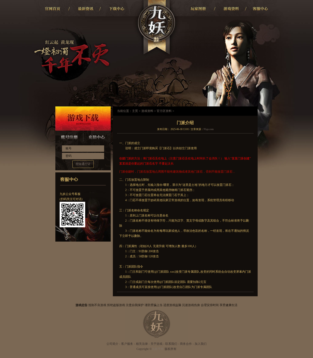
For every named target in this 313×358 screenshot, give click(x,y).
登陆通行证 (83, 164)
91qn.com (209, 129)
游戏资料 (147, 111)
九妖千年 (158, 349)
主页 (135, 111)
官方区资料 (164, 111)
